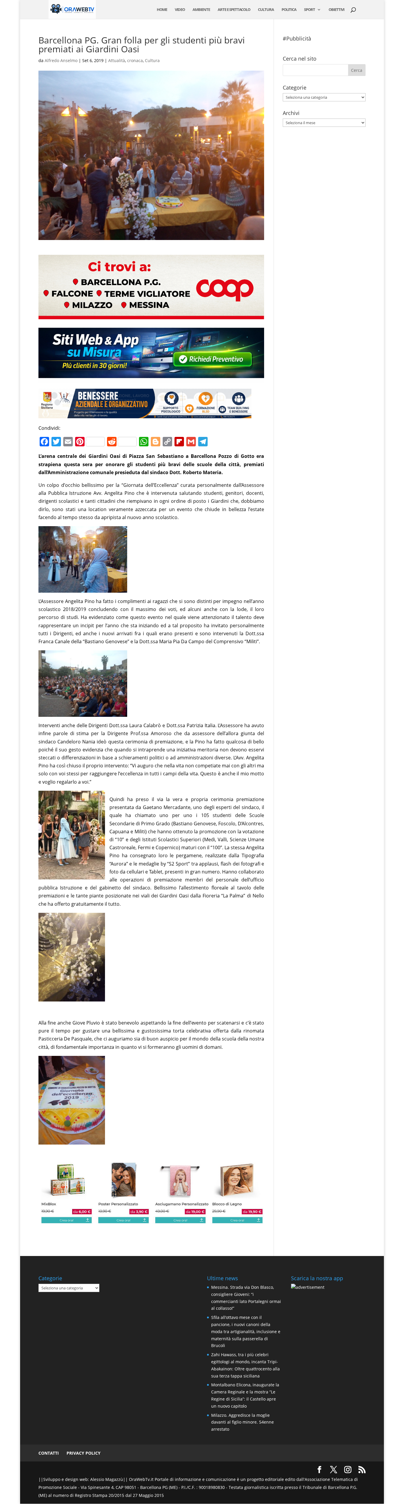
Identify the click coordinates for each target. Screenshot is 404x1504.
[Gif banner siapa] (144, 414)
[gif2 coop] (151, 315)
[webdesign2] (151, 378)
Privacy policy (84, 1453)
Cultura (266, 9)
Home (162, 9)
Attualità (116, 60)
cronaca (135, 60)
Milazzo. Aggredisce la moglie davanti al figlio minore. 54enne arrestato (242, 1422)
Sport (309, 9)
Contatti (48, 1453)
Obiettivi (336, 9)
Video (180, 9)
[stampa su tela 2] (151, 1219)
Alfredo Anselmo (61, 60)
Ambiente (201, 9)
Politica (289, 9)
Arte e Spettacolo (234, 9)
